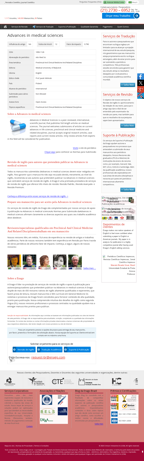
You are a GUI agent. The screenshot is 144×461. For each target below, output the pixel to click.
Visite (75, 148)
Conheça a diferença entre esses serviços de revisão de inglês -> (37, 196)
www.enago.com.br (26, 450)
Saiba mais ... (89, 268)
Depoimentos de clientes (114, 225)
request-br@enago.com (48, 357)
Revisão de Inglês (26, 349)
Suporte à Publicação (79, 349)
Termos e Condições (41, 446)
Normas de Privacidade (24, 446)
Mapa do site (9, 446)
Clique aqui (50, 152)
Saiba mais (99, 424)
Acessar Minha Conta (115, 2)
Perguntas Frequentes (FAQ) (90, 2)
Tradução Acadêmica (51, 349)
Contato (29, 426)
